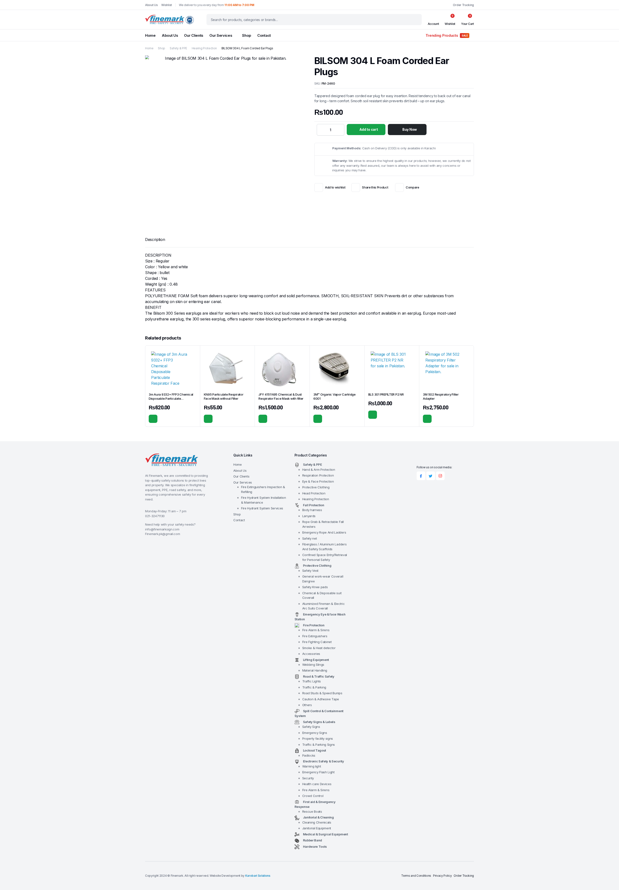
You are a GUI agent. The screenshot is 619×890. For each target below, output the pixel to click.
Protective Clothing (316, 487)
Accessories (311, 654)
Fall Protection (313, 505)
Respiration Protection (318, 475)
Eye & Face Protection (318, 481)
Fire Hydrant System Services (262, 508)
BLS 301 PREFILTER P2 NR (386, 394)
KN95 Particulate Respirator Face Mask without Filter (223, 396)
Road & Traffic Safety (318, 676)
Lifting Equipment (316, 660)
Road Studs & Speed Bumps (322, 693)
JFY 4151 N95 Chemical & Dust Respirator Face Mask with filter (280, 396)
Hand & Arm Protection (318, 469)
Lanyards (309, 516)
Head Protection (313, 493)
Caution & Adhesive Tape (320, 699)
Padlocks (308, 755)
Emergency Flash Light (318, 772)
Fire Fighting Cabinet (317, 642)
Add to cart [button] (153, 419)
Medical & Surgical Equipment (325, 834)
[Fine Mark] (171, 19)
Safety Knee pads (315, 587)
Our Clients (193, 35)
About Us (151, 5)
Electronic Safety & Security (323, 761)
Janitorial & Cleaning (318, 817)
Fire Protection (313, 625)
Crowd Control (313, 796)
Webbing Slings (313, 664)
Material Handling (314, 670)
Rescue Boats (312, 811)
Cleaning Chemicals (316, 822)
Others (307, 705)
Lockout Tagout (314, 750)
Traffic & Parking (314, 687)
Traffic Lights (311, 681)
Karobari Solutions (257, 875)
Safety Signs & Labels (319, 722)
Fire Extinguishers (314, 636)
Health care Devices (317, 784)
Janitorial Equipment (316, 828)
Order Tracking (463, 5)
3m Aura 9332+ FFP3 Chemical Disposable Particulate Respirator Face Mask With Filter (172, 398)
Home (150, 35)
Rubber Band (312, 840)
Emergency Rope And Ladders (324, 532)
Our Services (220, 35)
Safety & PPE (178, 48)
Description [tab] (155, 239)
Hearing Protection (204, 48)
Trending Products (447, 35)
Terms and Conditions (416, 875)
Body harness (312, 510)
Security (308, 778)
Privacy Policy (442, 875)
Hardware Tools (315, 846)
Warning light (311, 766)
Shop (246, 35)
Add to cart (368, 129)
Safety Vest (310, 570)
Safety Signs (311, 727)
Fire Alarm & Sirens (316, 630)
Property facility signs (317, 738)
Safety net (309, 538)
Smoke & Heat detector (319, 648)
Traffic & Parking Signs (318, 744)
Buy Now (409, 129)
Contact (264, 35)
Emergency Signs (314, 733)
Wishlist (166, 5)
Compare (412, 187)
